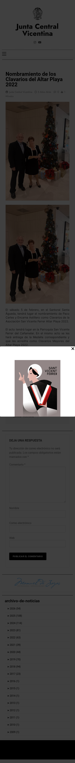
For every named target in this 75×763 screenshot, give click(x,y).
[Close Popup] (73, 348)
